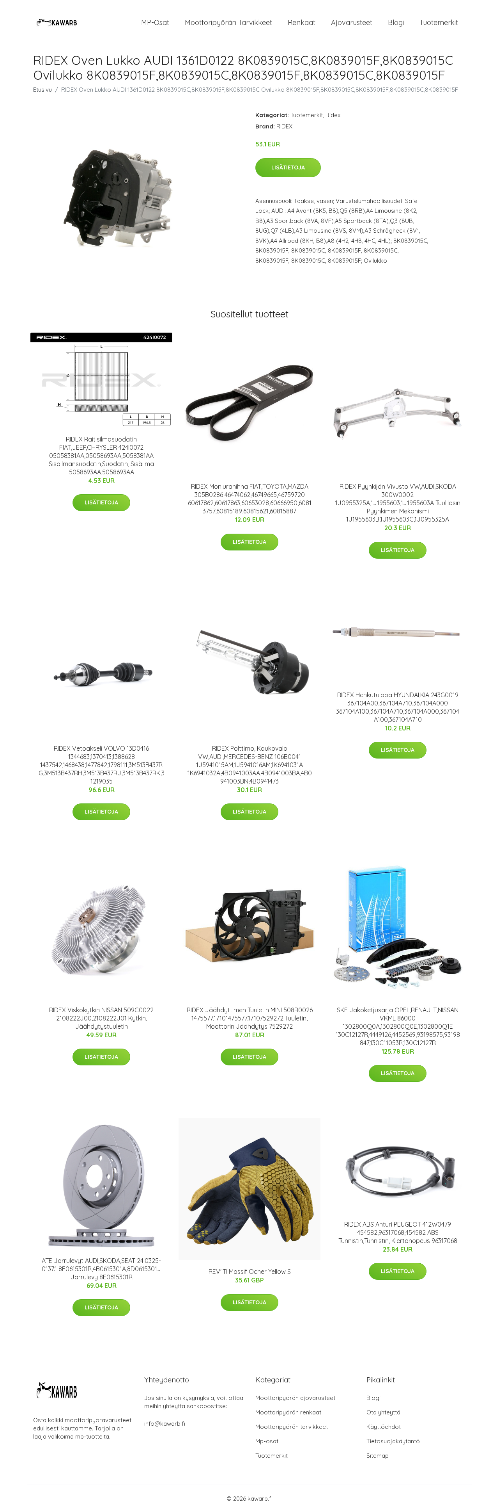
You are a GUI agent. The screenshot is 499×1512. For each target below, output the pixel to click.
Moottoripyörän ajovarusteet (295, 1398)
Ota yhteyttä (383, 1412)
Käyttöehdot (383, 1426)
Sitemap (377, 1455)
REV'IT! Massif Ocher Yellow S (250, 1271)
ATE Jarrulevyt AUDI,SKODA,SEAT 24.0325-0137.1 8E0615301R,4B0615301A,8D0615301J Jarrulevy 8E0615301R (101, 1269)
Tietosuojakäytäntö (393, 1441)
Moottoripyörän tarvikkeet (228, 22)
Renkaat (301, 22)
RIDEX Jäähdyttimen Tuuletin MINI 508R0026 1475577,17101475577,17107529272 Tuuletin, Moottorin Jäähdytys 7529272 (250, 1018)
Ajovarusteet (351, 22)
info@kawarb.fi (164, 1423)
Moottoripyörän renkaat (288, 1412)
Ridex (333, 115)
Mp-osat (266, 1441)
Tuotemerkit (438, 22)
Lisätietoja (288, 167)
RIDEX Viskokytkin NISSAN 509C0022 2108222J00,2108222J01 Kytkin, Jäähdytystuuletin (101, 1018)
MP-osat (155, 22)
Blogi (396, 22)
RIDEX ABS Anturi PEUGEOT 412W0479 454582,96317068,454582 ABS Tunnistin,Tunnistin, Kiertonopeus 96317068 (397, 1232)
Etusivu (42, 89)
